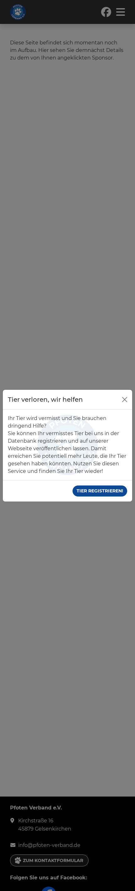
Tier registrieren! (100, 491)
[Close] (125, 399)
